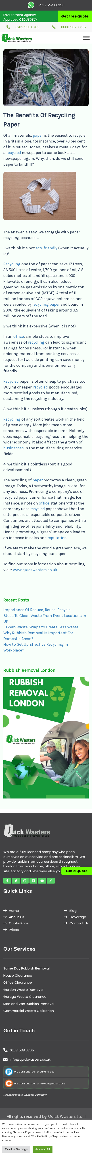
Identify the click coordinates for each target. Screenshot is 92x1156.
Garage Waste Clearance (24, 996)
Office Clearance (17, 982)
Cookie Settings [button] (16, 1149)
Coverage (77, 917)
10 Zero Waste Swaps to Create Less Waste (40, 627)
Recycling (12, 263)
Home (14, 910)
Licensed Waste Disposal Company (24, 1095)
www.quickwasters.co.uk (35, 569)
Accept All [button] (42, 1149)
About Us (16, 917)
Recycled (11, 381)
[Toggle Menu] (86, 38)
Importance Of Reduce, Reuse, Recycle (37, 609)
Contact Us (79, 923)
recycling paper (46, 304)
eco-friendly (46, 248)
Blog (73, 910)
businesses (13, 447)
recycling (36, 342)
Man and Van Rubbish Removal (28, 1003)
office (18, 336)
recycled (14, 152)
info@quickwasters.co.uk (30, 1059)
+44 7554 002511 (50, 5)
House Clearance (17, 975)
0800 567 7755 (73, 27)
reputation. (58, 537)
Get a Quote (77, 871)
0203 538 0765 (27, 27)
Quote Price (19, 923)
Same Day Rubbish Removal (26, 968)
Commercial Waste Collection (28, 1010)
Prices (14, 929)
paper (38, 135)
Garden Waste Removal (23, 989)
